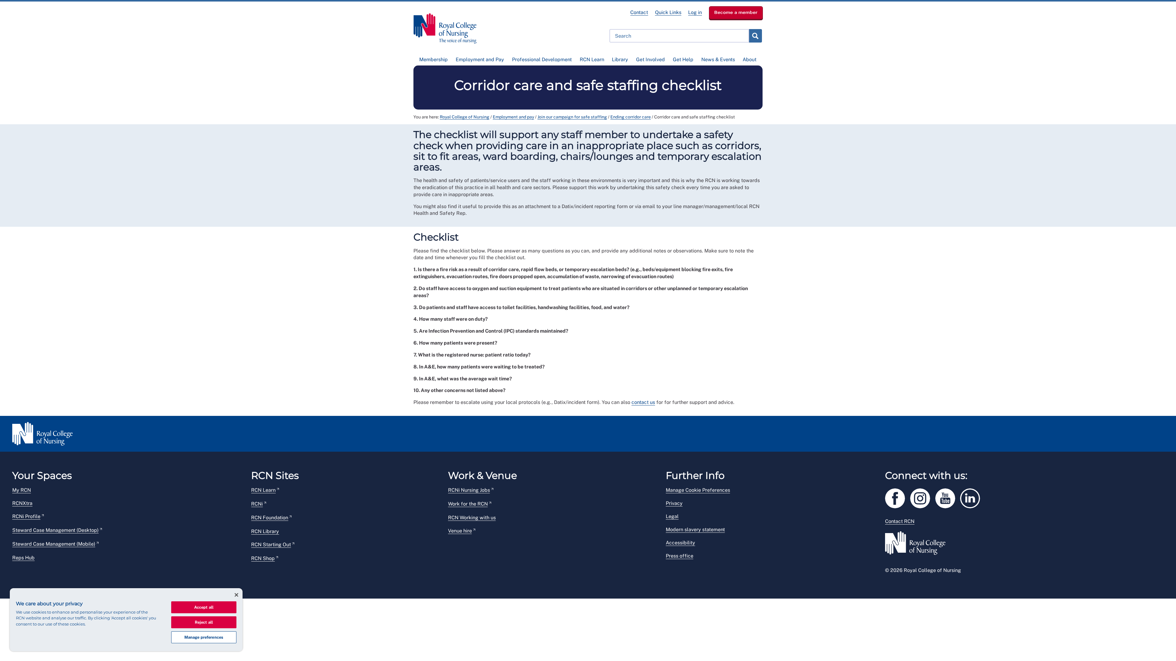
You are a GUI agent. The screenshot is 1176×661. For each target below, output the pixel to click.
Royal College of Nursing (464, 116)
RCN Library (265, 531)
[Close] (236, 595)
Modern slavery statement (695, 529)
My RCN (21, 490)
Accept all (203, 607)
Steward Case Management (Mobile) (53, 544)
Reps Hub (23, 558)
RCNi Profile (26, 516)
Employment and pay (513, 116)
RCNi (257, 504)
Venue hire (460, 531)
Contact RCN (899, 521)
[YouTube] (947, 497)
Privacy (674, 503)
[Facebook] (897, 497)
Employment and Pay (480, 59)
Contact (639, 12)
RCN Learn (592, 59)
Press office (679, 556)
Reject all (204, 622)
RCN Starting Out (271, 544)
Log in (695, 12)
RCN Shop (263, 558)
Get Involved (650, 59)
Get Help (683, 59)
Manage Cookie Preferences (698, 490)
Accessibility (680, 543)
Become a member (736, 12)
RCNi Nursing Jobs (469, 490)
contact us (643, 402)
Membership (433, 59)
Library (620, 59)
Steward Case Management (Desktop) (55, 530)
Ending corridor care (630, 116)
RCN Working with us (472, 518)
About (749, 59)
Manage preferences (203, 637)
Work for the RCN (468, 504)
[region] (126, 619)
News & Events (718, 59)
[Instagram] (922, 497)
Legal (672, 516)
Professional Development (542, 59)
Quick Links (668, 12)
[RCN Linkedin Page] (972, 497)
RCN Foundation (269, 518)
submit (755, 36)
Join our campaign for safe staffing (572, 116)
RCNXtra (22, 503)
